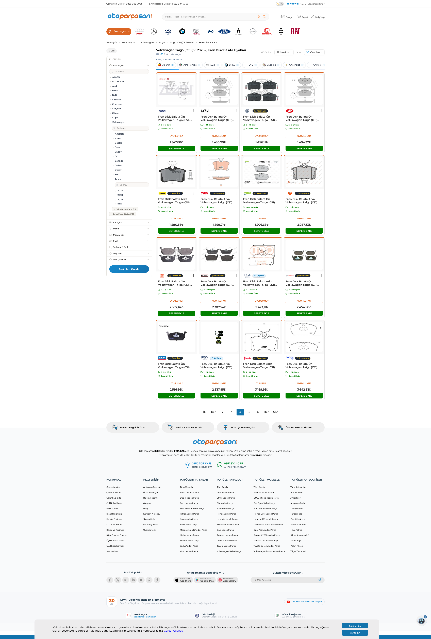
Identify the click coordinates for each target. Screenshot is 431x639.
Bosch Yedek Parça (189, 492)
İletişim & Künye (114, 519)
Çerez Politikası (173, 630)
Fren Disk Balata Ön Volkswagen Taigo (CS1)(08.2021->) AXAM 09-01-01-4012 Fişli (218, 118)
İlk (204, 412)
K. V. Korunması (114, 524)
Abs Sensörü (296, 492)
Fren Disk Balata (208, 42)
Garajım (147, 503)
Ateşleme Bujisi (297, 503)
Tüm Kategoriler (298, 487)
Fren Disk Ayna (297, 519)
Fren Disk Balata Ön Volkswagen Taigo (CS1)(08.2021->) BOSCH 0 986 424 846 (302, 283)
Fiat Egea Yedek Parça (264, 503)
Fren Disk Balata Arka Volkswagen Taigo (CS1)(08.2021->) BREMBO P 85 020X (260, 365)
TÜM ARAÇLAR (119, 31)
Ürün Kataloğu (150, 492)
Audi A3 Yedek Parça (264, 492)
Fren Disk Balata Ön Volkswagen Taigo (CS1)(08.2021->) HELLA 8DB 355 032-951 (303, 365)
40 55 (180, 4)
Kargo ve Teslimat (115, 530)
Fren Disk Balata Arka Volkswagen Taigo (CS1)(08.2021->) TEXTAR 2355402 (176, 200)
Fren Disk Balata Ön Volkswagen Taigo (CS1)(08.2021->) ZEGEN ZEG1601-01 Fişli (176, 118)
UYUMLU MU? (176, 136)
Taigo (162, 42)
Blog (145, 508)
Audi (213, 65)
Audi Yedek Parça (225, 492)
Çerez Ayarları (113, 487)
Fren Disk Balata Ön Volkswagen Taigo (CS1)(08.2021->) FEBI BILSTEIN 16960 (175, 283)
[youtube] (141, 580)
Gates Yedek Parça (189, 519)
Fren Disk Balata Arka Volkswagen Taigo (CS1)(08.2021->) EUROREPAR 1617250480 (302, 200)
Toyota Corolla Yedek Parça (267, 546)
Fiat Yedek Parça (225, 503)
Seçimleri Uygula (129, 269)
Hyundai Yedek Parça (227, 519)
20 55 (134, 4)
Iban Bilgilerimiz (114, 514)
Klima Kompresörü (299, 535)
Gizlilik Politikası (113, 503)
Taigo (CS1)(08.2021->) (182, 42)
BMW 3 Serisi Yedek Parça (266, 498)
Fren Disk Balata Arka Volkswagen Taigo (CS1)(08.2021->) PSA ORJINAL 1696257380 (259, 283)
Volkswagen (147, 42)
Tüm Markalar (186, 487)
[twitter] (117, 580)
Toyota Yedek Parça (226, 546)
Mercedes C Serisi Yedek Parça (268, 524)
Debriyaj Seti (296, 508)
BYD (251, 65)
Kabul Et (355, 625)
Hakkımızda (112, 508)
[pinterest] (149, 580)
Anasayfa (111, 42)
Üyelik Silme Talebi (115, 540)
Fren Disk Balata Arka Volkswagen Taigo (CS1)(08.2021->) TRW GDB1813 (217, 200)
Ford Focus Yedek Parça (265, 508)
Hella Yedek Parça (188, 524)
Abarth (166, 65)
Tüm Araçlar (128, 42)
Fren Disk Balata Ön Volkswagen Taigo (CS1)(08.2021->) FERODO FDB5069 (216, 283)
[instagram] (125, 580)
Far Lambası (296, 514)
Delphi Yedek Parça (189, 498)
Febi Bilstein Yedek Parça (192, 508)
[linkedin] (133, 580)
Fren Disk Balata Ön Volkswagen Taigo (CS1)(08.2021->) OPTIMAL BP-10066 (259, 118)
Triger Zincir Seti (298, 551)
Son (275, 412)
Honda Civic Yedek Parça (266, 514)
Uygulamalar (149, 530)
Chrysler (317, 65)
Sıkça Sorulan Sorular (116, 535)
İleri (267, 412)
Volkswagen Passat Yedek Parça (269, 551)
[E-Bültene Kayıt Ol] (319, 580)
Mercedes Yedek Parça (228, 524)
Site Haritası (112, 551)
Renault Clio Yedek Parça (266, 540)
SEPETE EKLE (176, 148)
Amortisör (295, 498)
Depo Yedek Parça (189, 503)
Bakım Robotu (150, 498)
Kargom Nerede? (151, 514)
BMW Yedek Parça (226, 498)
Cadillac (271, 65)
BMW (232, 65)
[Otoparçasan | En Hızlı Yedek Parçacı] (130, 16)
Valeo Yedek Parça (189, 551)
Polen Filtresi (296, 546)
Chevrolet (294, 65)
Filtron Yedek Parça (189, 514)
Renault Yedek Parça (227, 540)
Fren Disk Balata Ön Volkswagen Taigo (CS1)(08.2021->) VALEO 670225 (260, 200)
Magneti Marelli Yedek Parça (193, 530)
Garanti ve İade (113, 498)
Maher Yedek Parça (189, 535)
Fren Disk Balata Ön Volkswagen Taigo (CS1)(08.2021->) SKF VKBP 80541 (176, 365)
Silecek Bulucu (150, 519)
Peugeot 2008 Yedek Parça (267, 535)
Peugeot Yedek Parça (227, 535)
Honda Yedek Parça (226, 514)
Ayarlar (355, 632)
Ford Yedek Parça (225, 508)
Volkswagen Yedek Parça (229, 551)
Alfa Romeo (190, 65)
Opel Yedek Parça (225, 530)
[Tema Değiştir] (280, 4)
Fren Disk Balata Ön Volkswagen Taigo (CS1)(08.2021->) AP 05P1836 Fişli (304, 118)
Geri (214, 412)
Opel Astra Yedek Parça (265, 530)
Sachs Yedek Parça (189, 546)
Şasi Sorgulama (150, 524)
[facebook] (109, 580)
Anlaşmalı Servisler (152, 487)
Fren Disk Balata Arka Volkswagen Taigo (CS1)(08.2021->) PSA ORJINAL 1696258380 (217, 365)
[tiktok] (157, 580)
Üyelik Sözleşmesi (115, 546)
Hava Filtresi (296, 530)
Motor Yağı (295, 540)
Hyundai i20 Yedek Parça (266, 519)
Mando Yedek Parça (189, 540)
